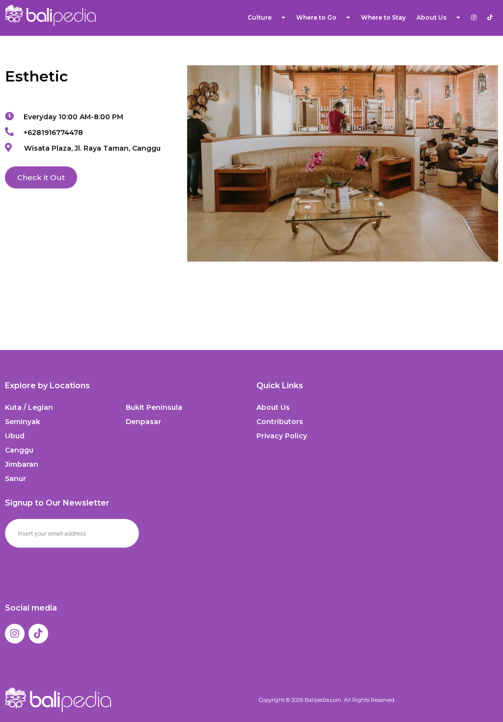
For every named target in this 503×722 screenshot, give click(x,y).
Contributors (279, 421)
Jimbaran (21, 464)
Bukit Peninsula (154, 407)
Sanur (15, 478)
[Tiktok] (38, 633)
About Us (273, 407)
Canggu (19, 450)
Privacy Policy (281, 435)
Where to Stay (383, 17)
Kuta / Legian (29, 407)
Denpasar (143, 421)
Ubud (15, 435)
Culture (260, 17)
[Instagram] (15, 633)
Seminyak (22, 421)
